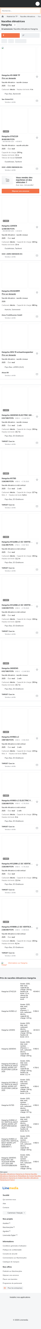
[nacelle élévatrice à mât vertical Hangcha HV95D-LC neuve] (20, 721)
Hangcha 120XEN (9, 226)
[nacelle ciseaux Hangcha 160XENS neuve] (20, 653)
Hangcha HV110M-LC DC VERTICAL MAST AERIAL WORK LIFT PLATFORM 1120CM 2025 (9, 1067)
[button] (37, 3)
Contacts (6, 1207)
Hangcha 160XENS (10, 668)
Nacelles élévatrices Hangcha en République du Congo (18, 1175)
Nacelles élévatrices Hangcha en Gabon (20, 1177)
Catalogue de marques (11, 1262)
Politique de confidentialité (12, 1250)
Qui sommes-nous (9, 1199)
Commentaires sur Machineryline (15, 1258)
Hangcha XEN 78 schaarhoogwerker (17, 352)
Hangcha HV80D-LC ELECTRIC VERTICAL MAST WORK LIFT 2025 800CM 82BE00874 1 (10, 1143)
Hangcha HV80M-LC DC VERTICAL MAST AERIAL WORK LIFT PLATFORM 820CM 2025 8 (9, 1124)
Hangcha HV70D (9, 478)
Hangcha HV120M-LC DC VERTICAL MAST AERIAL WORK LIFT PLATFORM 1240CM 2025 (9, 1086)
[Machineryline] (2, 16)
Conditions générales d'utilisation (14, 1246)
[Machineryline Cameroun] (16, 3)
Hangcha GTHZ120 (10, 136)
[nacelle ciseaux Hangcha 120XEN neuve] (20, 210)
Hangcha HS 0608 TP (11, 75)
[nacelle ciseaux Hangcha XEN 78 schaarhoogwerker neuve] (20, 336)
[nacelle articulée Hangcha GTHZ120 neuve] (20, 121)
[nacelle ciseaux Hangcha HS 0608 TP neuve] (20, 59)
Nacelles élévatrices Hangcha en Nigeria (15, 1174)
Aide (4, 1203)
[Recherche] (37, 10)
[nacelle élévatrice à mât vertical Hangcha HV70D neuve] (20, 463)
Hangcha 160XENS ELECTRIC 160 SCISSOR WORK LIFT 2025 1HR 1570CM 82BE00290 (9, 1161)
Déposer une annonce (20, 191)
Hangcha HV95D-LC (10, 737)
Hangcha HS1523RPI (11, 291)
